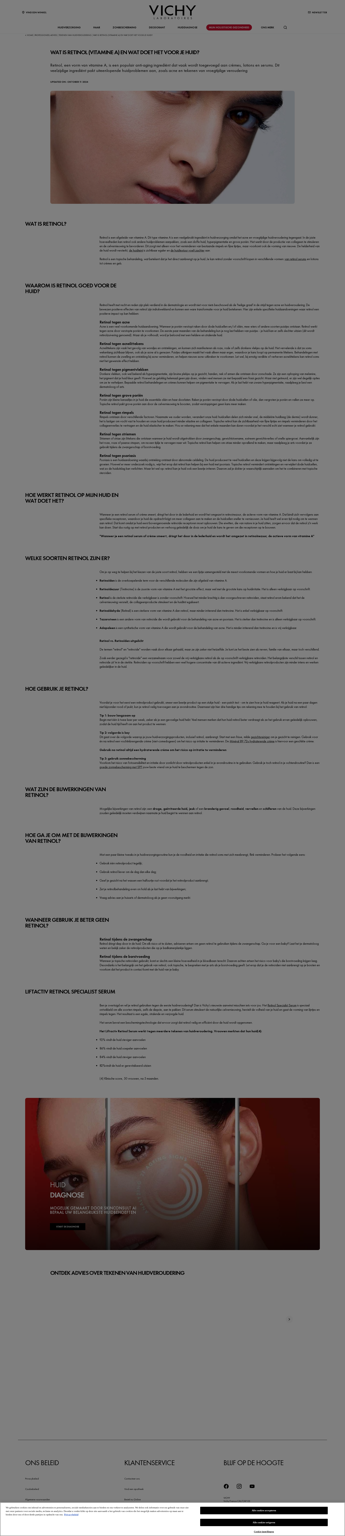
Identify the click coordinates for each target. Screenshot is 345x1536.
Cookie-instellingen (264, 1531)
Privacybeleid (71, 1514)
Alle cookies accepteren (264, 1510)
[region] (172, 1519)
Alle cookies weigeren (264, 1522)
